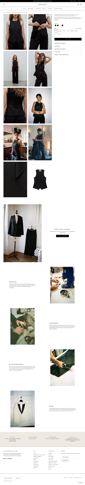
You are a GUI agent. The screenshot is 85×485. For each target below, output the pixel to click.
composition (57, 46)
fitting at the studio (53, 464)
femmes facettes (58, 8)
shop (24, 8)
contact (50, 453)
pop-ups (50, 467)
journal (50, 8)
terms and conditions (78, 477)
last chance (30, 8)
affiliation (35, 464)
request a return (52, 462)
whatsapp (72, 441)
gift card (50, 459)
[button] (55, 25)
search (65, 477)
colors (56, 23)
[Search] (4, 4)
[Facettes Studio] (42, 4)
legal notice (70, 477)
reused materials (37, 456)
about (44, 8)
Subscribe (65, 460)
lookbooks (36, 461)
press (34, 459)
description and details (60, 43)
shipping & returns (52, 461)
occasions (38, 8)
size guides (51, 456)
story (34, 453)
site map (35, 467)
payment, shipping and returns (61, 54)
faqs (49, 469)
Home (4, 12)
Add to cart (68, 39)
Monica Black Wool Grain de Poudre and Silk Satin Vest (16, 12)
